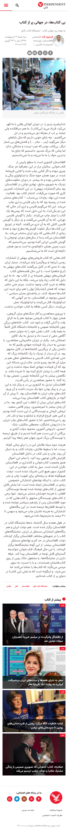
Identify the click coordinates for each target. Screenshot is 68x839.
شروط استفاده (56, 810)
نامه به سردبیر (28, 810)
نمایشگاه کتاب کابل (40, 586)
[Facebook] (50, 53)
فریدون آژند (47, 37)
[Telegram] (17, 799)
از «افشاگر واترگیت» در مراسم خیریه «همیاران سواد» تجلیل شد (37, 639)
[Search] (17, 5)
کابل (16, 586)
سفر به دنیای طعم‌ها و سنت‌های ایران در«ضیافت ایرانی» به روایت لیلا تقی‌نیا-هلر (35, 682)
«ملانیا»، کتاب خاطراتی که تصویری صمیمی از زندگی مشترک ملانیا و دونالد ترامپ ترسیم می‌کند (34, 769)
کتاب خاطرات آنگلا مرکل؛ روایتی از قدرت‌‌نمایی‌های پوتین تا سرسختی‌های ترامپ (35, 726)
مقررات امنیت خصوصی (52, 815)
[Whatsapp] (45, 53)
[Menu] (6, 5)
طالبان (8, 586)
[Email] (34, 53)
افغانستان (25, 586)
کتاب (48, 599)
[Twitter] (40, 53)
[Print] (29, 53)
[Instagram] (24, 799)
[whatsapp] (9, 799)
